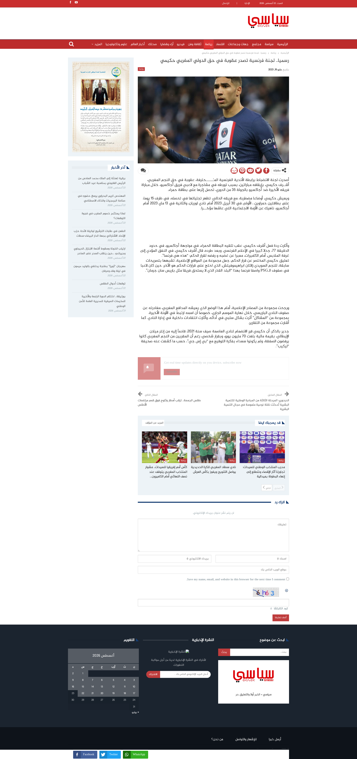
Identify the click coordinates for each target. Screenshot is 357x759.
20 (102, 693)
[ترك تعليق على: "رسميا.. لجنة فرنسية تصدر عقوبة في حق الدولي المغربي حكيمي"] (143, 171)
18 (125, 693)
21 (93, 693)
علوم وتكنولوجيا (116, 44)
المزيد (98, 44)
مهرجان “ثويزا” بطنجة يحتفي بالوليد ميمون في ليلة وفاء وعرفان (99, 269)
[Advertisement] (151, 20)
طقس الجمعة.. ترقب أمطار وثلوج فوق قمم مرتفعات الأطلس (169, 403)
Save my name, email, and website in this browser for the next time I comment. (236, 579)
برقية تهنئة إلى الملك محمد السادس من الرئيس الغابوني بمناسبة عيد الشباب (101, 181)
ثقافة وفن (194, 44)
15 (83, 687)
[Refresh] (286, 589)
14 (93, 687)
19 (113, 693)
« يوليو (135, 712)
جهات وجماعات (238, 44)
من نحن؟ (217, 739)
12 (113, 687)
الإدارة (247, 3)
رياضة (208, 44)
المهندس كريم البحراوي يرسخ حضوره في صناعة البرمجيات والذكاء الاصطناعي (101, 199)
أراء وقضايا (166, 44)
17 (134, 693)
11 (125, 687)
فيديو (180, 44)
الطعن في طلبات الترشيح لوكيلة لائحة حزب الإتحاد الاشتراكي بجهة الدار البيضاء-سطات (99, 234)
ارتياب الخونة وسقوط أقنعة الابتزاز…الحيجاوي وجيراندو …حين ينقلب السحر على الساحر (99, 251)
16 (73, 687)
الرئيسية (282, 44)
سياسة (269, 44)
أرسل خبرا (275, 739)
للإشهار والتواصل (246, 739)
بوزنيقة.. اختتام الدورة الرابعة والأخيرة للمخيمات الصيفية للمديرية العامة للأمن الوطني (102, 301)
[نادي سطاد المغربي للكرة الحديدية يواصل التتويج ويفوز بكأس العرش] (213, 447)
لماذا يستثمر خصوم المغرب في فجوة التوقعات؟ (103, 216)
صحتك (152, 44)
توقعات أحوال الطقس (112, 283)
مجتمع (256, 44)
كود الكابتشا (281, 608)
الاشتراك (153, 674)
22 (83, 693)
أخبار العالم (138, 44)
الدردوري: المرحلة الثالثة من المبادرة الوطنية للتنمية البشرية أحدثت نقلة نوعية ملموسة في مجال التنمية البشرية (256, 405)
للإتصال (225, 3)
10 (134, 687)
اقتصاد (220, 44)
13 (102, 687)
